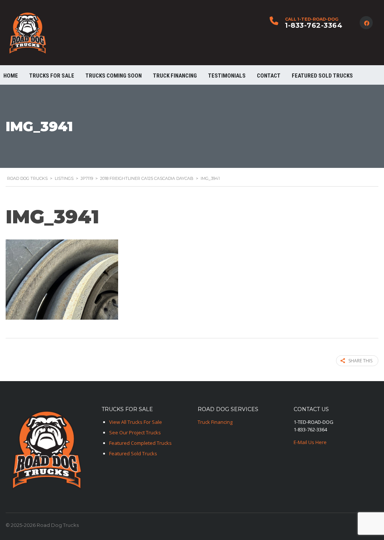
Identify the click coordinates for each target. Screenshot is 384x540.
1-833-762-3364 (313, 25)
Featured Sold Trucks (322, 75)
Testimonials (227, 75)
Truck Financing (215, 422)
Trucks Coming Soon (114, 75)
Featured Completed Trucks (140, 443)
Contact (268, 75)
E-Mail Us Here (310, 442)
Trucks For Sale (51, 75)
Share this (360, 361)
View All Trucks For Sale (135, 422)
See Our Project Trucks (135, 432)
